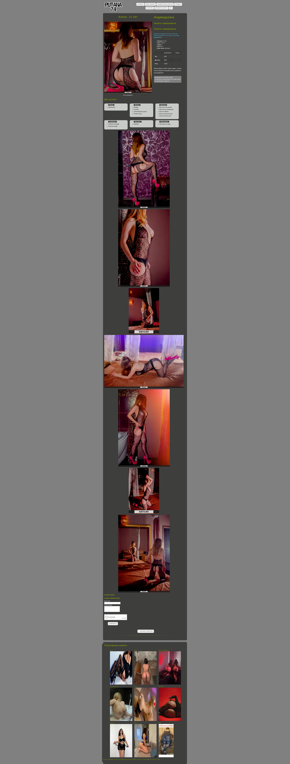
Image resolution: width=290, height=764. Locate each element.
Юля (160, 723)
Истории (150, 8)
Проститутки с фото (154, 759)
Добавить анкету (161, 8)
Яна (135, 723)
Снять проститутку (116, 759)
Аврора (112, 723)
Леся (135, 686)
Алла (111, 650)
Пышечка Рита (114, 686)
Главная (140, 4)
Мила (136, 650)
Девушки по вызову (127, 759)
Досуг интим (106, 759)
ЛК (171, 8)
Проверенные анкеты (164, 4)
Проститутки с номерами (141, 759)
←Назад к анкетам (146, 631)
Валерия (161, 686)
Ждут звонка (150, 4)
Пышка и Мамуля (163, 650)
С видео (178, 4)
